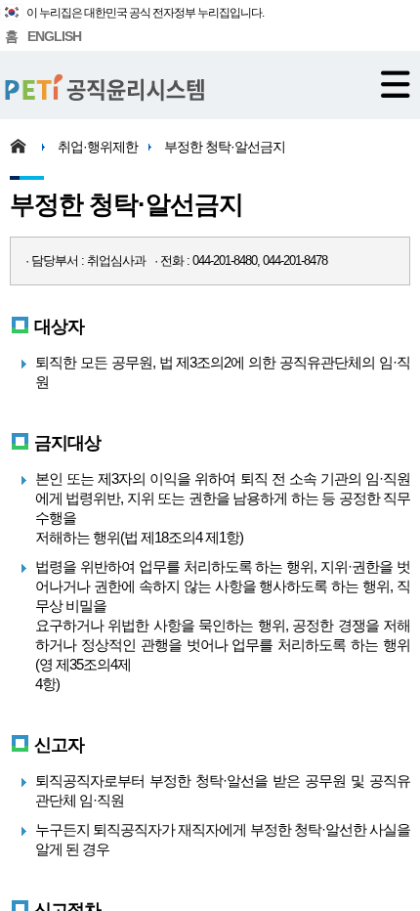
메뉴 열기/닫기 (395, 84)
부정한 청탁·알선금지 (224, 146)
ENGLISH (54, 36)
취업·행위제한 (98, 146)
